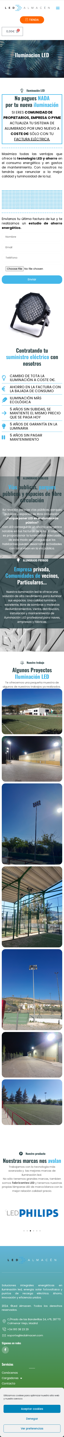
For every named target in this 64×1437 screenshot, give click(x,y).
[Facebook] (5, 1349)
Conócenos (10, 1373)
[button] (58, 8)
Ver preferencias (32, 1428)
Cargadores (10, 1378)
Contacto (8, 1383)
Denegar (32, 1419)
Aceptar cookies (32, 1409)
